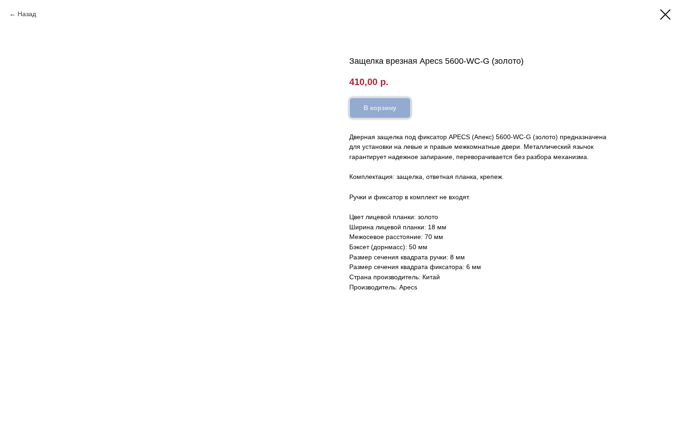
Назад (27, 14)
